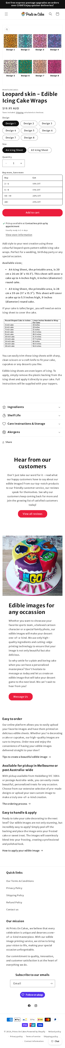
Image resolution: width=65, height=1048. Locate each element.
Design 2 (29, 123)
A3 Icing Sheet (39, 150)
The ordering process (14, 803)
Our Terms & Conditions (20, 881)
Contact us (12, 909)
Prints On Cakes (19, 1032)
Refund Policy (14, 902)
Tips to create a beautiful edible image (24, 756)
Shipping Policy (15, 895)
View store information (19, 234)
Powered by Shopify (36, 1032)
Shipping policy (51, 1036)
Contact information (34, 1041)
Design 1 (11, 123)
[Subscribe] (51, 983)
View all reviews (32, 513)
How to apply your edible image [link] (21, 850)
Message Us (20, 696)
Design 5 (29, 130)
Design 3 (47, 123)
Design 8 (29, 137)
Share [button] (9, 442)
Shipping (20, 113)
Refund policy (54, 1032)
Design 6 (47, 130)
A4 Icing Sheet (14, 150)
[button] (6, 14)
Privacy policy (16, 1036)
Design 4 (11, 130)
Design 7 (11, 137)
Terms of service (33, 1036)
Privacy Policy (14, 888)
